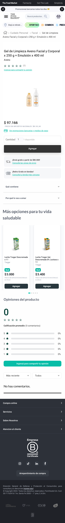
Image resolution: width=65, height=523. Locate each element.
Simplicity (58, 3)
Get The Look (43, 3)
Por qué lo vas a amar (16, 198)
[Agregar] (32, 149)
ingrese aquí (28, 488)
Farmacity (27, 3)
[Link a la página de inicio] (5, 33)
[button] (6, 16)
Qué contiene (12, 186)
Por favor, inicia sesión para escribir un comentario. (18, 70)
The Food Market (9, 3)
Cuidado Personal (19, 33)
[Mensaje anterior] (3, 9)
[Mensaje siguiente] (62, 9)
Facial (35, 33)
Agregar (16, 286)
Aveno (7, 60)
